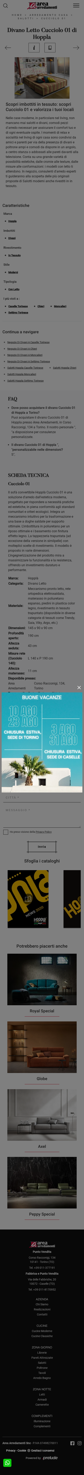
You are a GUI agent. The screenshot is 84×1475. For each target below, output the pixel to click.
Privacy (10, 1450)
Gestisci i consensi (42, 1450)
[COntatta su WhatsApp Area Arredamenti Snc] (7, 1463)
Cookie (22, 1450)
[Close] (79, 687)
